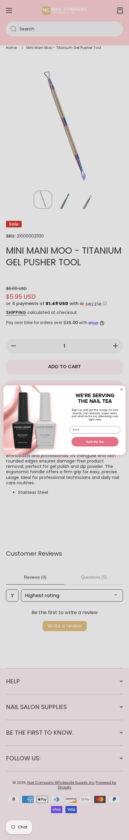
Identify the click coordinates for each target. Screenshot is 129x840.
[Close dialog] (121, 389)
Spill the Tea (95, 441)
